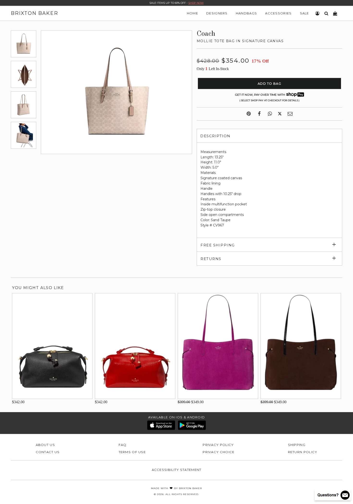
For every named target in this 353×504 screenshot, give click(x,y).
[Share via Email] (290, 114)
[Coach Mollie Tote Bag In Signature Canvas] (23, 44)
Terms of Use (132, 452)
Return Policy (302, 452)
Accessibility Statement (176, 470)
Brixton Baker (34, 13)
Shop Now (196, 3)
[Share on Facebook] (259, 114)
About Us (45, 445)
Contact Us (48, 452)
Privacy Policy (218, 445)
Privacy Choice (218, 452)
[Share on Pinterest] (248, 114)
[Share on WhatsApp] (269, 114)
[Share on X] (279, 114)
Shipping (296, 445)
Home (192, 13)
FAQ (123, 445)
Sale (304, 13)
